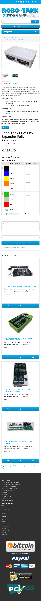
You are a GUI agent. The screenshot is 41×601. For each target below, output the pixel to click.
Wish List (3, 532)
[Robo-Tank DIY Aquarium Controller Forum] (26, 2)
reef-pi (34, 466)
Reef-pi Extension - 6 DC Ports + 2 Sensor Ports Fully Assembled (19, 339)
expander (19, 466)
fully (24, 466)
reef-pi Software (6, 480)
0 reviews (13, 247)
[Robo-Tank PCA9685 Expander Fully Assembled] (20, 57)
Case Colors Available (8, 160)
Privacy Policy (5, 498)
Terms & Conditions (7, 500)
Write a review (21, 247)
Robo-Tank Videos (6, 490)
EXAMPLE (10, 114)
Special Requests (6, 220)
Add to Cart (20, 243)
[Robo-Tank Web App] (16, 2)
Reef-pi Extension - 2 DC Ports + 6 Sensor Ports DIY (19, 442)
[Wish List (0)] (32, 2)
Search (11, 38)
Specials (3, 523)
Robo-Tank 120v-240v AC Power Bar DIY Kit (20, 286)
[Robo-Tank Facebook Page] (23, 2)
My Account (4, 528)
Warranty (4, 492)
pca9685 (13, 466)
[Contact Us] (21, 2)
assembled (28, 466)
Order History (5, 530)
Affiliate (3, 521)
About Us (4, 494)
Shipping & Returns (6, 496)
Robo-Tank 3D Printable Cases (10, 482)
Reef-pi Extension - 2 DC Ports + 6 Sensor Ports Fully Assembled (19, 391)
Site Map (3, 514)
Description (6, 83)
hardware (7, 468)
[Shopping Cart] (35, 2)
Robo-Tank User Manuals (8, 486)
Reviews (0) (16, 83)
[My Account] (29, 2)
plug (38, 466)
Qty (2, 234)
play (2, 468)
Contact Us (4, 512)
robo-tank (7, 466)
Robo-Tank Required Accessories (10, 484)
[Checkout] (38, 2)
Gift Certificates (5, 519)
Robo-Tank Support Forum (9, 510)
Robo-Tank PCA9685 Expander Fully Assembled (17, 40)
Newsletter (4, 534)
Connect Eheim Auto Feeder (9, 488)
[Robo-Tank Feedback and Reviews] (18, 2)
